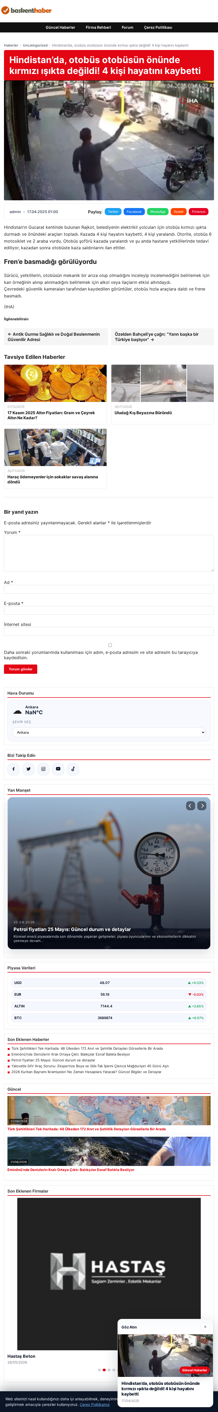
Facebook (134, 212)
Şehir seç (21, 722)
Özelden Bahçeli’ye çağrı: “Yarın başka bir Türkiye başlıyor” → (157, 336)
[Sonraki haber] (201, 805)
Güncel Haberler (60, 27)
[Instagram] (43, 769)
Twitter (113, 212)
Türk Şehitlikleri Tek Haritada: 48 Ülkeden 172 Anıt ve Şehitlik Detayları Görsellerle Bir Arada (87, 1048)
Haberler (11, 45)
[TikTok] (73, 769)
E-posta (13, 603)
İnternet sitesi (17, 624)
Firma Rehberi (98, 27)
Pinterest (198, 212)
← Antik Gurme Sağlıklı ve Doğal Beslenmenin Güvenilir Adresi (54, 336)
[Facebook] (13, 769)
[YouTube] (58, 769)
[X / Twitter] (28, 769)
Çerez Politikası (158, 27)
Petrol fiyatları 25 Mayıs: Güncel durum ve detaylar (53, 1060)
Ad (8, 582)
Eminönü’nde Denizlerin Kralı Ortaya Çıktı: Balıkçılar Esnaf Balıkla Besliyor (70, 1054)
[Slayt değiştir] (99, 1370)
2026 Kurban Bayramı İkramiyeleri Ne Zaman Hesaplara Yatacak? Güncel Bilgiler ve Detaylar (86, 1072)
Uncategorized (35, 45)
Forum (127, 27)
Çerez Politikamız (95, 1404)
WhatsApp (157, 212)
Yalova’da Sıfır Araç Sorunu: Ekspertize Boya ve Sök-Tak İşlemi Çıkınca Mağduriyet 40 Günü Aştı (90, 1066)
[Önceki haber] (190, 805)
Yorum (12, 532)
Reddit (178, 212)
